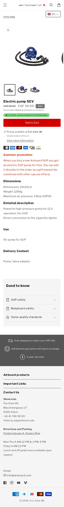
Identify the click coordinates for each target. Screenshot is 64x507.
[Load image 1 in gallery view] (9, 89)
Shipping (19, 110)
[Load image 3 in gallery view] (35, 89)
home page (9, 16)
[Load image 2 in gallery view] (22, 89)
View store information (20, 140)
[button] (51, 5)
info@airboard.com (19, 475)
